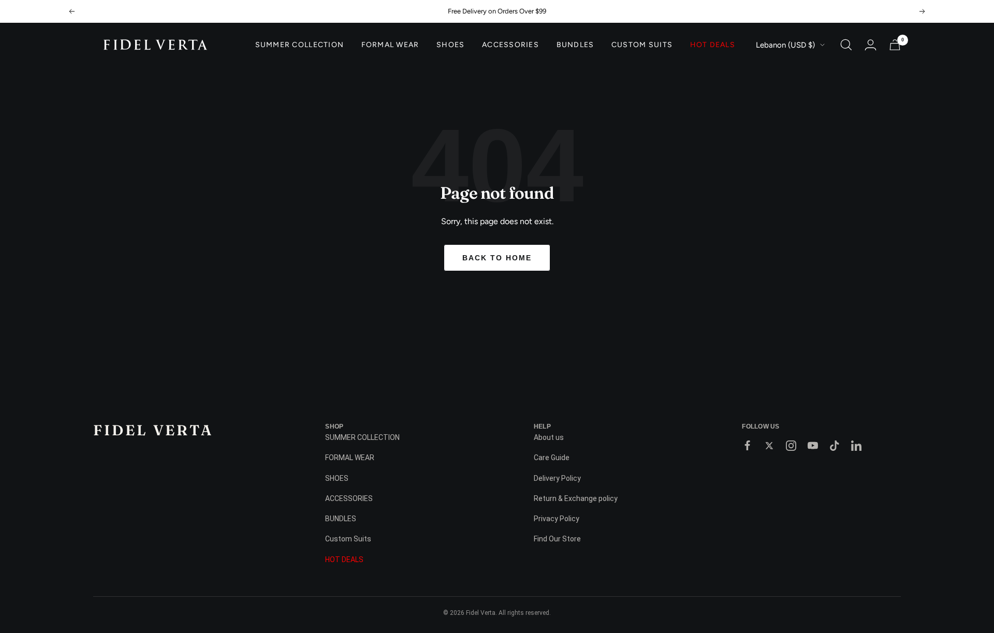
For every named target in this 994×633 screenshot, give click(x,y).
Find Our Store (557, 539)
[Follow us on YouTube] (812, 445)
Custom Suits (642, 45)
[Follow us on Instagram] (791, 445)
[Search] (846, 45)
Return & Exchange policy (576, 498)
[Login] (870, 45)
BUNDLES (575, 45)
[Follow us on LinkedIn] (856, 445)
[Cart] (895, 45)
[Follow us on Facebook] (747, 445)
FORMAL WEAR (390, 45)
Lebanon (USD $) (785, 45)
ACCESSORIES (510, 45)
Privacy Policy (556, 518)
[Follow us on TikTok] (834, 445)
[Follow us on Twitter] (769, 445)
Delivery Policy (557, 478)
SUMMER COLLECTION (299, 45)
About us (549, 437)
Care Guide (551, 457)
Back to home (497, 258)
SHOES (450, 45)
